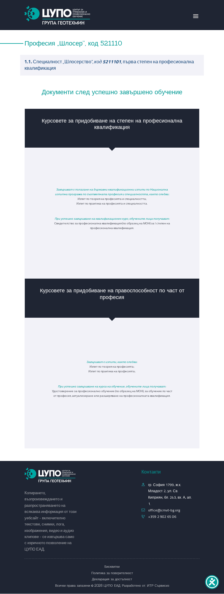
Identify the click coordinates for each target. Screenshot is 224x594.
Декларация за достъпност (112, 579)
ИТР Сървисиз (158, 585)
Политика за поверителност (112, 573)
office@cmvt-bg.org (164, 510)
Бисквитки (112, 567)
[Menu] (196, 16)
